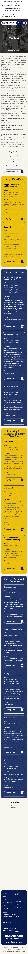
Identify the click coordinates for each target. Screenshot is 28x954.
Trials (4, 896)
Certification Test (7, 902)
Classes (5, 893)
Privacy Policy (8, 947)
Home (10, 28)
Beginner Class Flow (14, 156)
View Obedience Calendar (13, 171)
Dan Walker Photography (14, 50)
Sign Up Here (10, 219)
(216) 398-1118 (7, 922)
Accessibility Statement (14, 949)
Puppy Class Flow (14, 152)
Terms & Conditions (18, 947)
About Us (5, 908)
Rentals (17, 904)
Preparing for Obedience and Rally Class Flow (14, 160)
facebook (17, 929)
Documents (18, 901)
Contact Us (18, 907)
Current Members (19, 898)
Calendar (5, 905)
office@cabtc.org (14, 942)
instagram (17, 931)
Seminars (5, 899)
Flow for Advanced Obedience (14, 165)
